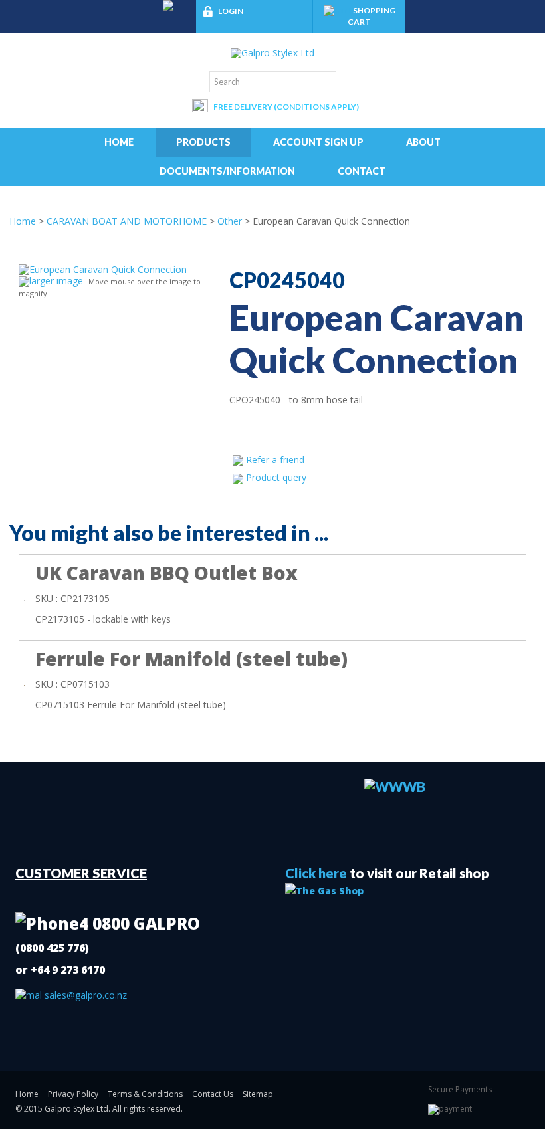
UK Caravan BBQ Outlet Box (166, 572)
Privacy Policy (73, 1094)
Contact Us (212, 1094)
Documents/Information (227, 171)
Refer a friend (275, 459)
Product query (276, 477)
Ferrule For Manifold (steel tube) (191, 658)
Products (203, 142)
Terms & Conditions (145, 1094)
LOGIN (230, 11)
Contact (361, 171)
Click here (316, 873)
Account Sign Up (318, 142)
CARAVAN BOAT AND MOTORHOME (127, 221)
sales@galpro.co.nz (84, 995)
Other (229, 221)
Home (119, 142)
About (423, 142)
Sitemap (258, 1094)
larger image (56, 280)
